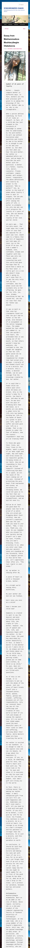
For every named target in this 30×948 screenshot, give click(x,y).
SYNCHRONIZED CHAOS (14, 8)
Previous (6, 28)
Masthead (16, 24)
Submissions (22, 24)
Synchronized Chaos (18, 48)
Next (24, 28)
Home (5, 24)
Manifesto (10, 24)
